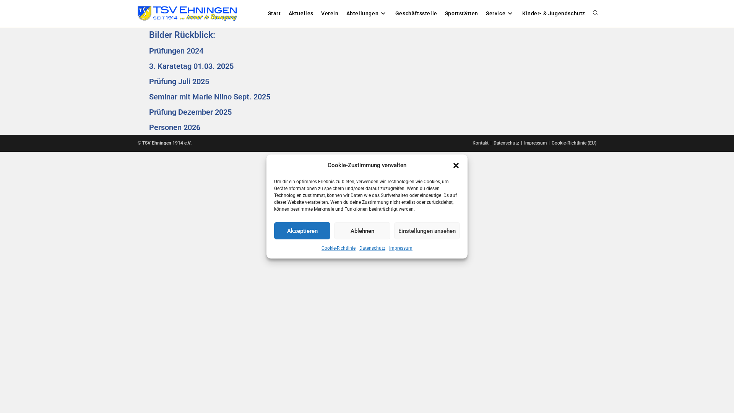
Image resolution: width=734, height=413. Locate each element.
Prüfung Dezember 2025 (190, 112)
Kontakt (481, 143)
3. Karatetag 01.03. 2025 (191, 66)
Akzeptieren (302, 230)
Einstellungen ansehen (427, 230)
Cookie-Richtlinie (339, 248)
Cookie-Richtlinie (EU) (574, 143)
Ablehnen (362, 230)
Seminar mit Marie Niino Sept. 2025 (209, 96)
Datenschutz (372, 248)
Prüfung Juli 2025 (179, 81)
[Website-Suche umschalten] (595, 13)
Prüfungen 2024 (176, 50)
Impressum (400, 248)
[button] (456, 165)
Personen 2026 (174, 127)
